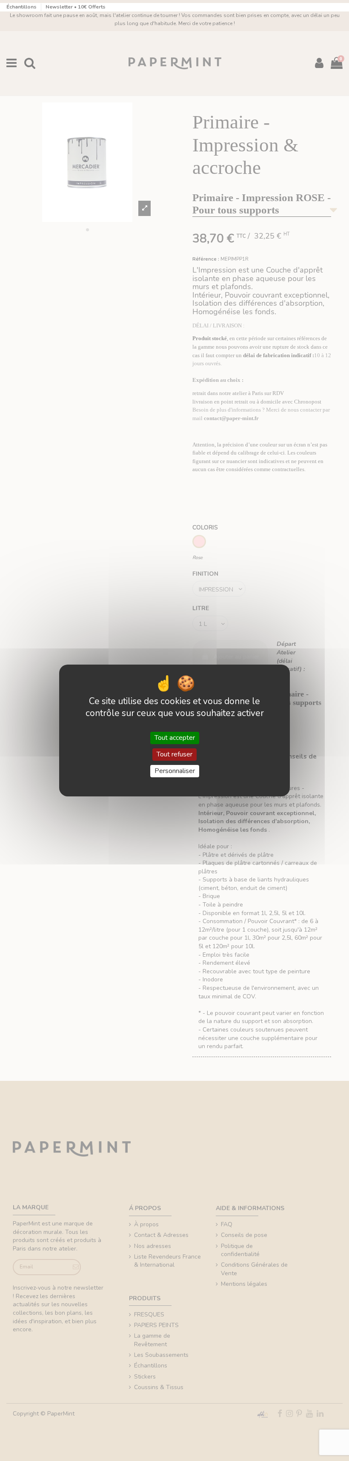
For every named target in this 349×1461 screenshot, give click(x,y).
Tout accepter (174, 737)
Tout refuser (174, 754)
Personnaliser (174, 771)
